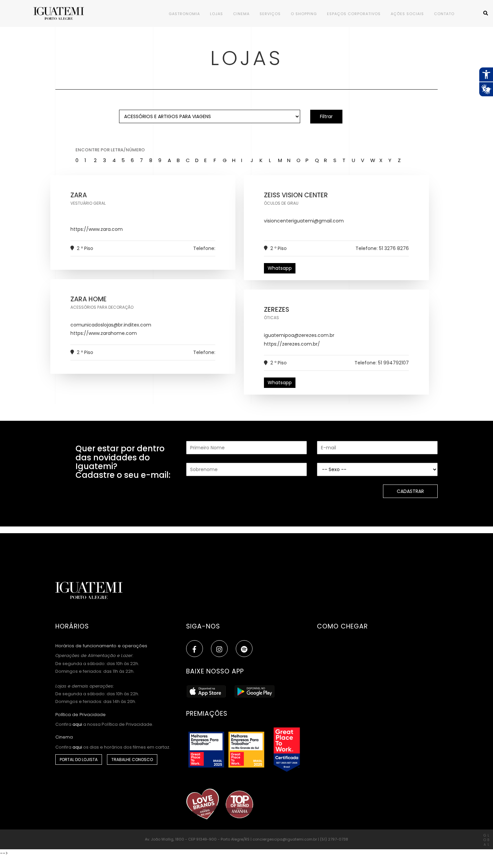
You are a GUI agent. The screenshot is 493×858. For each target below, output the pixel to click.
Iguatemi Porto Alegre (67, 13)
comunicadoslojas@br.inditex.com (110, 324)
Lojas (216, 13)
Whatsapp (280, 268)
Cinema (241, 13)
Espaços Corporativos (354, 13)
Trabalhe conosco (132, 759)
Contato (444, 13)
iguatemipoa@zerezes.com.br (299, 335)
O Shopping (304, 13)
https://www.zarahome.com (103, 333)
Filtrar (326, 116)
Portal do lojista (79, 759)
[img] (219, 649)
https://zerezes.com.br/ (292, 344)
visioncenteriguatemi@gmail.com (304, 220)
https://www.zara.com (96, 229)
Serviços (270, 13)
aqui (77, 724)
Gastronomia (184, 13)
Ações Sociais (407, 13)
